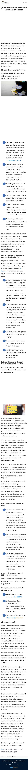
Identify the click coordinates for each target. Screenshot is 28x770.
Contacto (6, 764)
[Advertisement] (14, 27)
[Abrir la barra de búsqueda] (24, 2)
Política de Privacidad (13, 764)
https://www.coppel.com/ (14, 160)
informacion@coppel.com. (14, 618)
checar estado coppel (10, 749)
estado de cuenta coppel (9, 752)
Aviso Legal (21, 764)
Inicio (2, 756)
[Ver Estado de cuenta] (5, 2)
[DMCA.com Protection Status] (14, 767)
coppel (20, 749)
